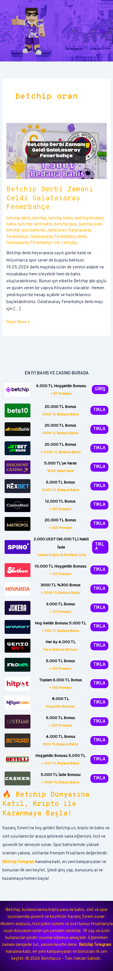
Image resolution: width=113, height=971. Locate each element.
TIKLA (99, 410)
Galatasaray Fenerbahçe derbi (58, 237)
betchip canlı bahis (35, 224)
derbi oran (57, 230)
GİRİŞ (100, 389)
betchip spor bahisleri (26, 230)
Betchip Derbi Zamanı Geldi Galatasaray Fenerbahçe (49, 198)
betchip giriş (65, 224)
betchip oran (90, 224)
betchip (39, 218)
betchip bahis (60, 218)
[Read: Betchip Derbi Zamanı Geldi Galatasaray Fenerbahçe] (56, 151)
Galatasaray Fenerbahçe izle (33, 243)
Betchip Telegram (18, 862)
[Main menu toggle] (101, 31)
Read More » (18, 322)
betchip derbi (18, 218)
